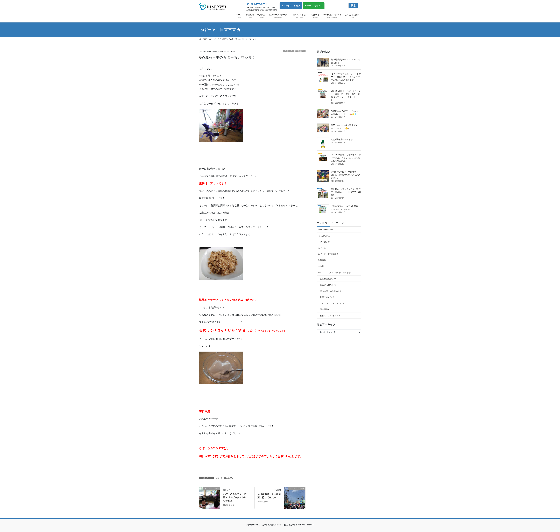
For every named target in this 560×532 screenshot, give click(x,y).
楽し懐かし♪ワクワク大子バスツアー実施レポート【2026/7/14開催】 (346, 192)
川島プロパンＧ (327, 297)
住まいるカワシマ (328, 285)
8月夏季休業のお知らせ (342, 139)
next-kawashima (325, 229)
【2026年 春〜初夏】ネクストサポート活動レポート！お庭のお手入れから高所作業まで (346, 76)
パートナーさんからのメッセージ (337, 303)
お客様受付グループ (329, 278)
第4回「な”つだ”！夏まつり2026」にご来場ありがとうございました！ (345, 175)
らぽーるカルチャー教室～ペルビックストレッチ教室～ (234, 497)
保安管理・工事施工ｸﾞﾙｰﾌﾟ (332, 291)
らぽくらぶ (323, 248)
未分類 (321, 266)
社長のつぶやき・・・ (330, 315)
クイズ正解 (325, 242)
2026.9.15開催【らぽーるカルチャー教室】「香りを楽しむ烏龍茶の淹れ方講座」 (346, 157)
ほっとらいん (324, 236)
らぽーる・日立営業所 (294, 51)
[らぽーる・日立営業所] (209, 497)
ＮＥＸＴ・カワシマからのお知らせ (334, 272)
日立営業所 (325, 309)
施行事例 (322, 260)
